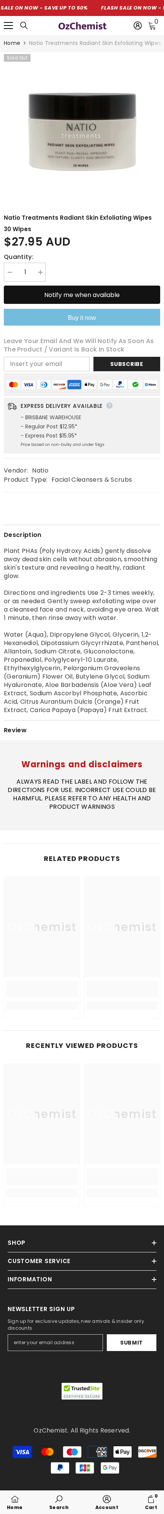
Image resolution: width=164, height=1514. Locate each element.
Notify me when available (82, 295)
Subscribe (126, 364)
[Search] (24, 25)
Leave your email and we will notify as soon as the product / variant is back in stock (79, 345)
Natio (40, 470)
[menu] (8, 25)
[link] (42, 989)
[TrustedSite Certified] (82, 1391)
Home (12, 43)
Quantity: (19, 257)
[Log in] (138, 25)
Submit (131, 1342)
